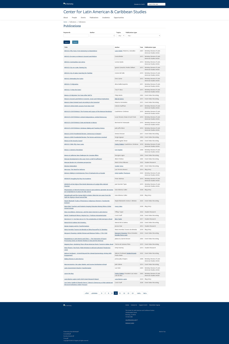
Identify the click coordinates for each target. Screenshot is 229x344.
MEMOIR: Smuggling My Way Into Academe (77, 178)
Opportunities (119, 18)
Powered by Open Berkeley (71, 331)
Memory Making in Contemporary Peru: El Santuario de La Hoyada (84, 173)
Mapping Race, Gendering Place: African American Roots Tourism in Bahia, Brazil (88, 244)
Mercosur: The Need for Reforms (74, 169)
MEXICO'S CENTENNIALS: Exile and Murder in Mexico (80, 122)
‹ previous (95, 293)
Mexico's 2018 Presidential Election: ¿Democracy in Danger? (82, 133)
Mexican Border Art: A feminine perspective (77, 162)
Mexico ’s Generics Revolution (73, 150)
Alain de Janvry (119, 99)
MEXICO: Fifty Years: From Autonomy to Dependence (80, 51)
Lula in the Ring (69, 273)
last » (145, 293)
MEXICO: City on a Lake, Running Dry (75, 67)
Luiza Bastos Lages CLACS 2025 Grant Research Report (81, 279)
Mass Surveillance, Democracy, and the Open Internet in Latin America (85, 212)
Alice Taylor (118, 219)
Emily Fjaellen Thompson (122, 173)
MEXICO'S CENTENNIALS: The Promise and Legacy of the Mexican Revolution (88, 111)
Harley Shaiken (119, 144)
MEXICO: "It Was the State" (72, 90)
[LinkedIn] (68, 308)
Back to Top (162, 331)
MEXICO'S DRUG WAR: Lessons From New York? (79, 106)
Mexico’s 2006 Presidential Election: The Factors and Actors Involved (85, 137)
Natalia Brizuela (131, 253)
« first (87, 293)
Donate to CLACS (139, 4)
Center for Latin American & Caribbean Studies (105, 12)
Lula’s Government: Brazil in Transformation (77, 268)
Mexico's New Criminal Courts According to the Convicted (81, 102)
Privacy (66, 338)
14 (133, 293)
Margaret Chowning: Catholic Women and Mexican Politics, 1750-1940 (85, 233)
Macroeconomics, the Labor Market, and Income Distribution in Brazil (85, 264)
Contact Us (134, 305)
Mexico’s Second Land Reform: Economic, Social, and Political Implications (86, 99)
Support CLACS (143, 305)
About (66, 18)
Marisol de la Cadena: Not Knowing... (75, 222)
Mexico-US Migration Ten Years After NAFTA (78, 95)
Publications (94, 18)
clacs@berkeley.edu (132, 320)
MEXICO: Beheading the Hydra (73, 78)
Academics (106, 18)
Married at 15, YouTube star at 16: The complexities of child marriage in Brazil (88, 219)
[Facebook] (65, 308)
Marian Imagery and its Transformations (76, 226)
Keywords (67, 32)
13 (129, 293)
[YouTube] (72, 308)
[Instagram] (75, 308)
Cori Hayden (118, 150)
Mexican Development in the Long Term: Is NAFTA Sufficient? (83, 159)
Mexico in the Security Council (73, 141)
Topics (118, 32)
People (74, 18)
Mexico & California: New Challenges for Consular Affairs (81, 155)
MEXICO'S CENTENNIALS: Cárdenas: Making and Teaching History (84, 128)
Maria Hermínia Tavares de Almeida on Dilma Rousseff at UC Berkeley (85, 229)
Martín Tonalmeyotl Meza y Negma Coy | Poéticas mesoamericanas (85, 215)
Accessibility (67, 334)
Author (92, 32)
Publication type (131, 32)
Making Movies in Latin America (73, 259)
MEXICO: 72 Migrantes (71, 84)
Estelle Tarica (119, 166)
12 (124, 293)
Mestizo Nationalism (70, 166)
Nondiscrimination (69, 336)
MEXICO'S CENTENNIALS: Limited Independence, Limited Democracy (85, 117)
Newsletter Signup (154, 305)
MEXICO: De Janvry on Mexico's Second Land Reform (80, 56)
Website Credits (130, 323)
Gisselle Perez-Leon (121, 235)
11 (120, 293)
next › (139, 293)
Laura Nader (118, 51)
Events (83, 18)
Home (65, 22)
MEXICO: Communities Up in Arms (74, 62)
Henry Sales (118, 206)
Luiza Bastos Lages (121, 279)
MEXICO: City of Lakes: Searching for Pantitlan (78, 73)
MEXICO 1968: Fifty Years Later (74, 144)
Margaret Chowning (121, 233)
